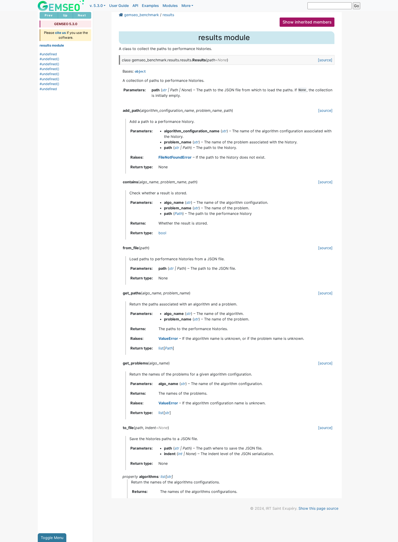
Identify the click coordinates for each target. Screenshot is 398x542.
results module (52, 45)
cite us (60, 33)
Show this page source (318, 508)
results (168, 14)
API (135, 5)
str (167, 412)
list (161, 348)
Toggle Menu (52, 537)
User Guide (119, 5)
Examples (150, 5)
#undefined (48, 54)
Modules (170, 5)
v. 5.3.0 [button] (96, 5)
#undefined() (49, 59)
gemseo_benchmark (141, 14)
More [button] (185, 5)
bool (162, 233)
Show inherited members (307, 22)
